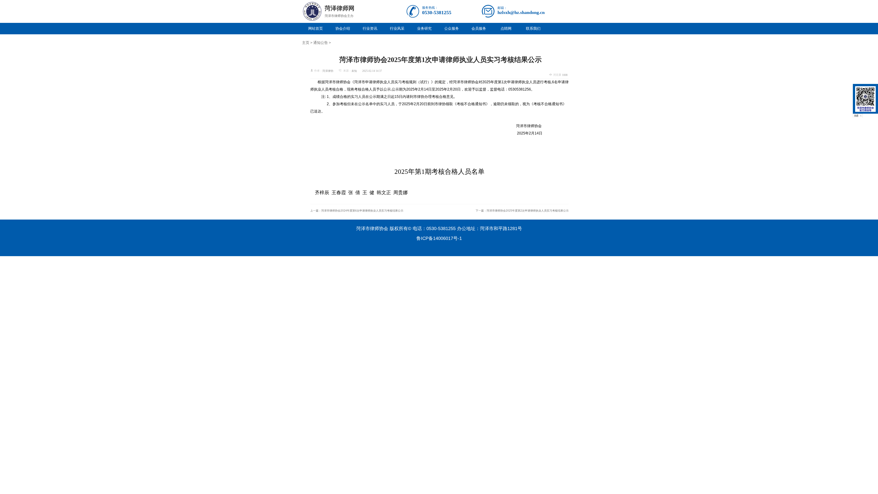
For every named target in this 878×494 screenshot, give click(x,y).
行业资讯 (370, 28)
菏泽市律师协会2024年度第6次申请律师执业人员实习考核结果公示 (362, 210)
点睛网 (506, 28)
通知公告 (320, 43)
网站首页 (315, 28)
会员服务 (478, 28)
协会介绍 (342, 28)
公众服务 (451, 28)
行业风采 (397, 28)
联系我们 (533, 28)
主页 (305, 43)
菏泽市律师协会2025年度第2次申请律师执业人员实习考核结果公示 (528, 210)
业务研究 (424, 28)
